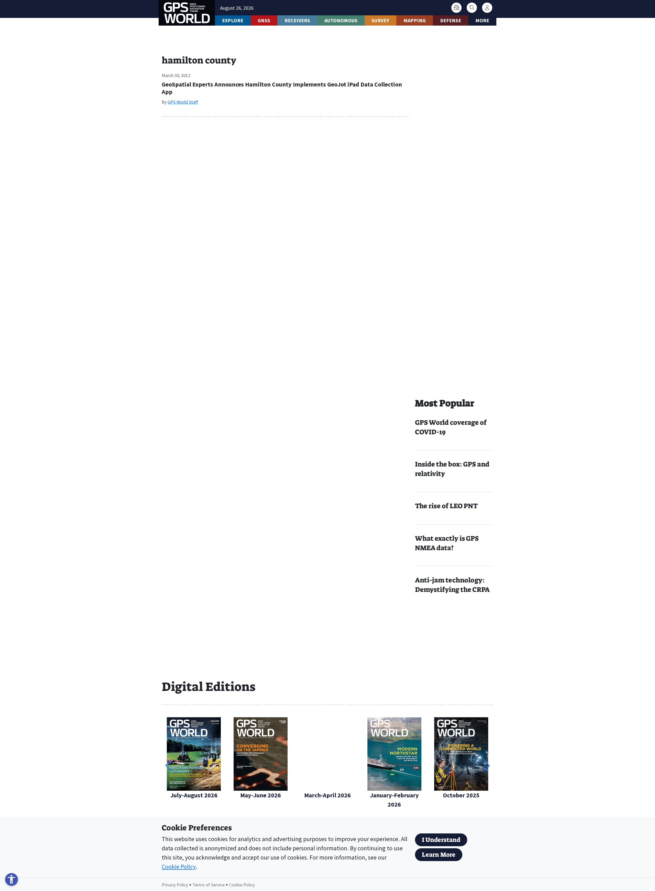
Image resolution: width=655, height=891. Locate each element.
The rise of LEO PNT (446, 506)
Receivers (297, 20)
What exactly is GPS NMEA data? (447, 543)
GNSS (264, 20)
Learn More (438, 855)
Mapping (414, 20)
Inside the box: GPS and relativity (452, 469)
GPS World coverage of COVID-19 (451, 427)
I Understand (441, 840)
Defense (450, 20)
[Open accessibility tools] (11, 879)
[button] (486, 765)
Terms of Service (208, 885)
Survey (380, 20)
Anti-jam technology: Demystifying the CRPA (452, 585)
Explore (232, 20)
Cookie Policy (179, 867)
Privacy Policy (175, 885)
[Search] (472, 8)
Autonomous (340, 20)
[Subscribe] (456, 8)
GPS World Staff (183, 102)
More (482, 20)
